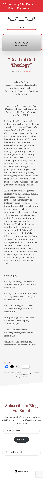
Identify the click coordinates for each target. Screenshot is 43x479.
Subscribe (21, 439)
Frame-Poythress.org (21, 19)
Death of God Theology (23, 373)
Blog (13, 373)
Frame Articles (23, 375)
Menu (22, 28)
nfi (26, 377)
